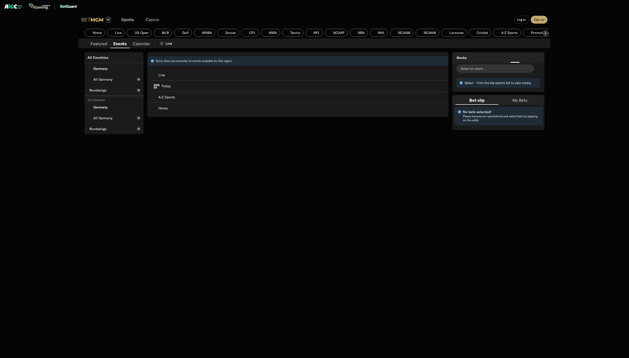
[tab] (98, 43)
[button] (545, 33)
